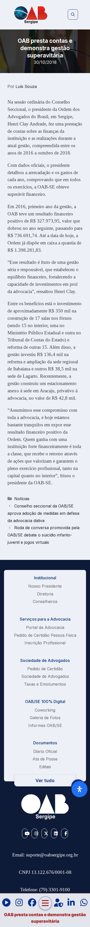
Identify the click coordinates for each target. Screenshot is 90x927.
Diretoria (45, 593)
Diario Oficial (45, 751)
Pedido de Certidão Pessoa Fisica (45, 635)
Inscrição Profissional (45, 642)
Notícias (22, 498)
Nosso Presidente (45, 586)
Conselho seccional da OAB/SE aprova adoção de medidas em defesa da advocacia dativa (43, 513)
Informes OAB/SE (45, 725)
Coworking (45, 710)
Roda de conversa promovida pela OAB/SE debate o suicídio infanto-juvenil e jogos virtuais (44, 535)
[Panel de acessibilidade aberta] (80, 789)
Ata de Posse (45, 758)
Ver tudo (45, 780)
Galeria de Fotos (45, 717)
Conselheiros (45, 601)
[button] (73, 15)
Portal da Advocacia (45, 627)
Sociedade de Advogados (45, 676)
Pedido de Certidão (45, 668)
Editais (45, 766)
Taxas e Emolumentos (45, 684)
